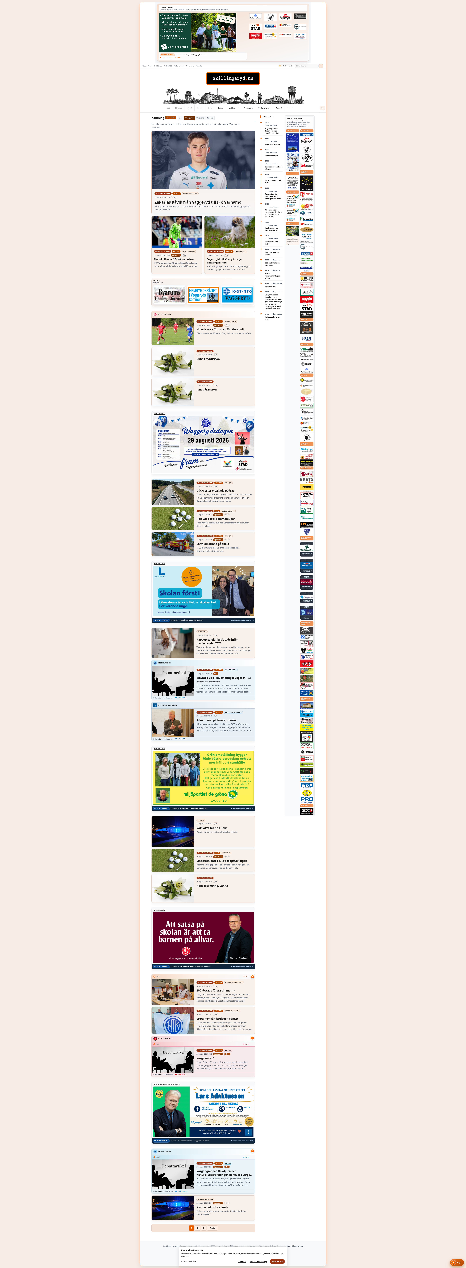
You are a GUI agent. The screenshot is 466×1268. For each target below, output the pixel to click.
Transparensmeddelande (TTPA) (170, 58)
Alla (180, 118)
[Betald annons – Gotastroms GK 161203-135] (306, 693)
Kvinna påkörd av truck (272, 318)
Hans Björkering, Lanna (272, 253)
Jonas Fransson (271, 155)
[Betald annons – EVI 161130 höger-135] (306, 525)
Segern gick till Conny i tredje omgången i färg (272, 130)
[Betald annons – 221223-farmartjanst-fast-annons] (306, 219)
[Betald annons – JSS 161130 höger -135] (306, 495)
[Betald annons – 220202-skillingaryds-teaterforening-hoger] (306, 736)
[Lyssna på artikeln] (252, 976)
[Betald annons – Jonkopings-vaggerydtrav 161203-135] (306, 630)
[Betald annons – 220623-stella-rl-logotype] (306, 355)
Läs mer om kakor (188, 1261)
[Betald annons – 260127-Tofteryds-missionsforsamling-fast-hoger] (306, 411)
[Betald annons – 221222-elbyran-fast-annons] (270, 26)
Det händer (158, 66)
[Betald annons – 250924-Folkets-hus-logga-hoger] (306, 328)
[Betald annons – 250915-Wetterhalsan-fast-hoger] (300, 36)
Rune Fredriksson (272, 144)
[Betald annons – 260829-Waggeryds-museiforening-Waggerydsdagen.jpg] (292, 142)
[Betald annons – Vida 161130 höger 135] (306, 474)
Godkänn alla (277, 1261)
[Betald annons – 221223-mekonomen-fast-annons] (306, 463)
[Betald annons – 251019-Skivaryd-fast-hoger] (306, 771)
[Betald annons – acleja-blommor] (306, 292)
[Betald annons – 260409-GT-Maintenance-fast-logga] (300, 27)
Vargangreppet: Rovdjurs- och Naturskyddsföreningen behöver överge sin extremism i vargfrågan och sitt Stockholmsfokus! (273, 302)
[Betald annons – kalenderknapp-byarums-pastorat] (270, 36)
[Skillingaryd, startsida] (233, 78)
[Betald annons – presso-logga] (306, 488)
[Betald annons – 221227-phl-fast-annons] (285, 35)
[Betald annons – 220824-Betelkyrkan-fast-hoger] (306, 418)
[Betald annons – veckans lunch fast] (306, 134)
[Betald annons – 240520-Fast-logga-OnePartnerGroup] (255, 16)
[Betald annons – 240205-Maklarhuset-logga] (306, 359)
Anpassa (242, 1261)
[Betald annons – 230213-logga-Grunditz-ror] (306, 268)
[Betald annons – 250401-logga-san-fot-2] (306, 183)
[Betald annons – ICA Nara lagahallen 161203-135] (306, 166)
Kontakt (199, 66)
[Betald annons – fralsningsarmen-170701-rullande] (306, 399)
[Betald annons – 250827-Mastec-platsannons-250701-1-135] (292, 183)
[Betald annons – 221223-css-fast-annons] (306, 200)
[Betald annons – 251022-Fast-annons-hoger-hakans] (306, 229)
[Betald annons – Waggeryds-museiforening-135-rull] (306, 705)
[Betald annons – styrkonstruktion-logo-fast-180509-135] (306, 517)
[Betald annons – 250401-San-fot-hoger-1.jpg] (306, 206)
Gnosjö (210, 118)
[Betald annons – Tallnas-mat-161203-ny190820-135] (306, 149)
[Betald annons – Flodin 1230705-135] (306, 364)
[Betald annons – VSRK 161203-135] (306, 685)
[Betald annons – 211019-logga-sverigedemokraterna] (306, 597)
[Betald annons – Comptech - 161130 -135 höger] (306, 503)
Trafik (150, 66)
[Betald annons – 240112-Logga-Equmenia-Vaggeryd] (306, 386)
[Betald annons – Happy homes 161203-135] (306, 314)
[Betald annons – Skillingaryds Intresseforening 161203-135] (306, 758)
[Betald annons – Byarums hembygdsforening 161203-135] (169, 295)
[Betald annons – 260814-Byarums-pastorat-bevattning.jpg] (292, 235)
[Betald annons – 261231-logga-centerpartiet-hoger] (306, 548)
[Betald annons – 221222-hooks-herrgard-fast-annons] (306, 158)
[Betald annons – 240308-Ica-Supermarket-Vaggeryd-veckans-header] (285, 17)
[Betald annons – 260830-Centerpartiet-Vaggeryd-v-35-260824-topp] (203, 32)
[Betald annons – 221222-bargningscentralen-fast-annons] (306, 456)
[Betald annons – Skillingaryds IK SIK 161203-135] (306, 663)
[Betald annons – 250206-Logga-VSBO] (306, 349)
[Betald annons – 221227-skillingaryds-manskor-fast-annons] (306, 752)
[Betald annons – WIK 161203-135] (306, 657)
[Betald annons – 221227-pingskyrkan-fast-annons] (306, 391)
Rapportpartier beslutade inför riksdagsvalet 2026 (273, 196)
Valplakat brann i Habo (272, 242)
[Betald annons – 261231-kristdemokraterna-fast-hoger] (306, 565)
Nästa (212, 1228)
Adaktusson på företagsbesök (271, 229)
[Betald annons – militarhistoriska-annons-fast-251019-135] (306, 727)
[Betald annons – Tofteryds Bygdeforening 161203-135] (306, 745)
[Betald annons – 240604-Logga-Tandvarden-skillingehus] (306, 242)
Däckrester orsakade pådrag (273, 168)
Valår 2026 (168, 66)
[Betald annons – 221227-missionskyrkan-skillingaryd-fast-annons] (306, 405)
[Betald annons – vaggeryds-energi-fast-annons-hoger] (306, 811)
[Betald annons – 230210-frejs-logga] (306, 338)
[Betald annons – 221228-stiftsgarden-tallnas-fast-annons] (270, 17)
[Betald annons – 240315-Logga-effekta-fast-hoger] (306, 213)
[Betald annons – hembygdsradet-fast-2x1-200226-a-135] (203, 295)
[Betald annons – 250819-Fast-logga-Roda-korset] (306, 285)
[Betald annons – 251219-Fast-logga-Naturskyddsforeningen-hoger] (306, 765)
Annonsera (190, 66)
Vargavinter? (270, 286)
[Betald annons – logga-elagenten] (255, 36)
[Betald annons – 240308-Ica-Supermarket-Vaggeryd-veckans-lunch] (306, 140)
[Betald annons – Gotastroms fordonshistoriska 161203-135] (306, 793)
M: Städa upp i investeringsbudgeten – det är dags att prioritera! (273, 213)
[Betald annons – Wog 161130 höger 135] (306, 532)
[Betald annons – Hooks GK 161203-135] (306, 671)
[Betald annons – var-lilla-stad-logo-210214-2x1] (255, 27)
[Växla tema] (322, 108)
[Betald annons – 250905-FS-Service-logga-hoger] (306, 194)
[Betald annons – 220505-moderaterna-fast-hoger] (306, 612)
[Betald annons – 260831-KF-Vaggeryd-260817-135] (292, 201)
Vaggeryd (189, 118)
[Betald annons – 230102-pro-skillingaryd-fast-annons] (306, 800)
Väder (144, 66)
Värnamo (200, 118)
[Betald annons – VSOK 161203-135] (306, 678)
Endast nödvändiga (258, 1261)
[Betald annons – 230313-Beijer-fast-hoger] (306, 279)
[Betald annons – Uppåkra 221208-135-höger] (306, 480)
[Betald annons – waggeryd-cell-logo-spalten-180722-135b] (306, 510)
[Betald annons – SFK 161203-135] (306, 637)
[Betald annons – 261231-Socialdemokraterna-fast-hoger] (306, 582)
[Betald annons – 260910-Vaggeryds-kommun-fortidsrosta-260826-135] (292, 215)
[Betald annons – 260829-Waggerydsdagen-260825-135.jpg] (292, 162)
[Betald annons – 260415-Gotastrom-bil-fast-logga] (300, 16)
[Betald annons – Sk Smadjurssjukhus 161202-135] (306, 261)
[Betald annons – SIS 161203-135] (306, 651)
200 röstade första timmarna (272, 264)
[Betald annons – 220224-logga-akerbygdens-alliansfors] (306, 380)
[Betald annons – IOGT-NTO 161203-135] (237, 295)
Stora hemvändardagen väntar (272, 275)
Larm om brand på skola (273, 181)
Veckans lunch (179, 66)
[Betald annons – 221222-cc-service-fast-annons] (306, 450)
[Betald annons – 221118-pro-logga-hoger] (306, 785)
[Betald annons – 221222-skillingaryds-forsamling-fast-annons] (285, 25)
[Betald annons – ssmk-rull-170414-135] (306, 644)
